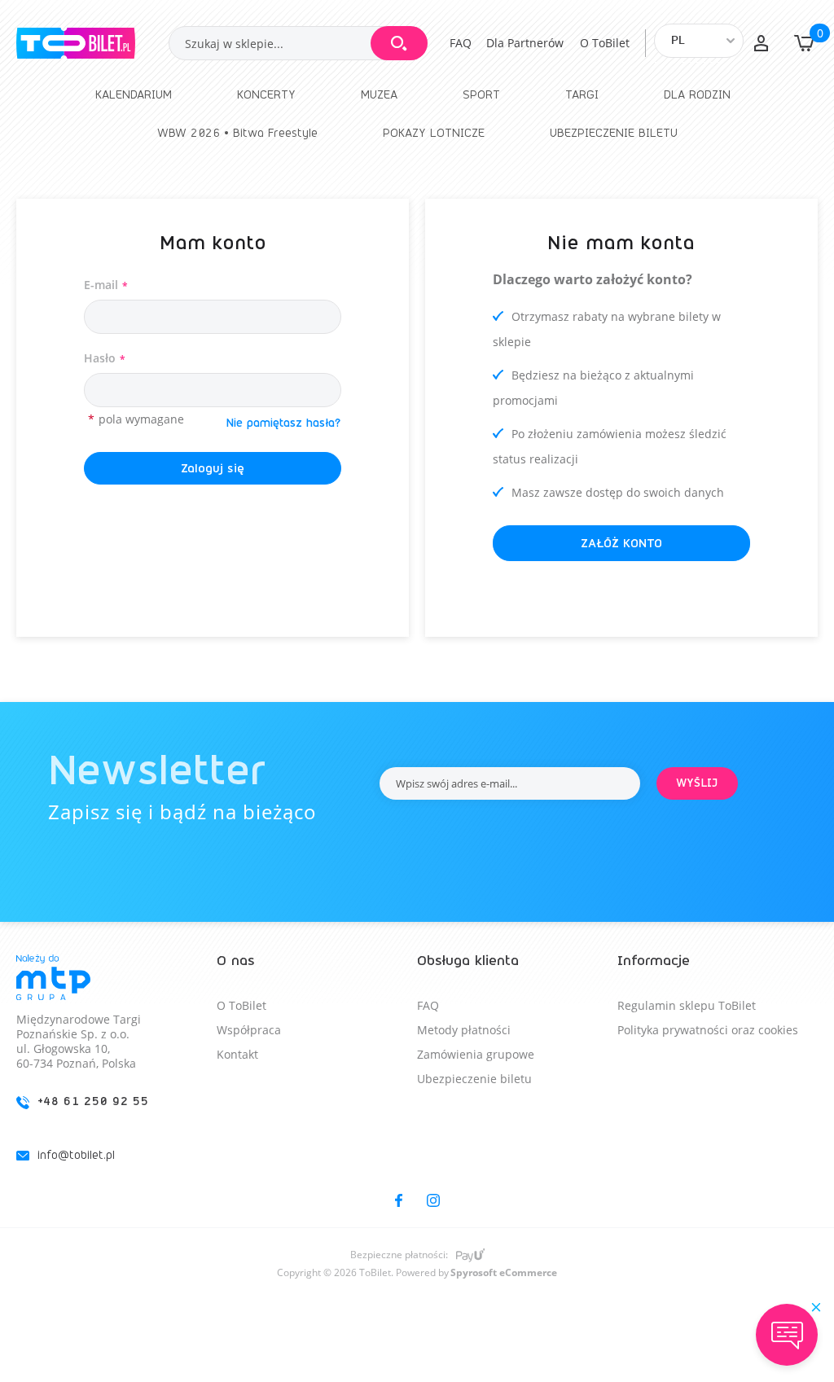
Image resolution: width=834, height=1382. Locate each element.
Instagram (433, 1200)
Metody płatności (464, 1030)
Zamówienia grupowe (475, 1054)
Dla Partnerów (525, 42)
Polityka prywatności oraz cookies (707, 1030)
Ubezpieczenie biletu (474, 1078)
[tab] (116, 1071)
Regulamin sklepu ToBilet (686, 1005)
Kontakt (237, 1054)
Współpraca (249, 1030)
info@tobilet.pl (76, 1155)
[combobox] (298, 43)
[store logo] (92, 43)
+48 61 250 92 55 (93, 1101)
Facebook (398, 1200)
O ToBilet (605, 42)
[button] (761, 43)
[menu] (417, 114)
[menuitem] (133, 95)
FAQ (461, 42)
